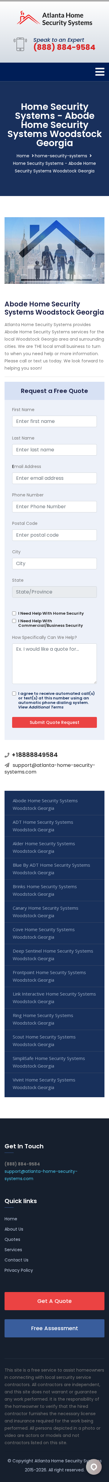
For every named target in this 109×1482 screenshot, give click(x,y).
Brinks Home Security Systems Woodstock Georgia (45, 890)
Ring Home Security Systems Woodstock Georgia (43, 1019)
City (16, 552)
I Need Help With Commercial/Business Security (50, 623)
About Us (14, 1229)
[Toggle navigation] (99, 72)
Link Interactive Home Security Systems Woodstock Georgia (54, 997)
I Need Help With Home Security (51, 613)
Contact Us (16, 1260)
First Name (23, 410)
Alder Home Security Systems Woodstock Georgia (44, 847)
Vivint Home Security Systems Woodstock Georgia (44, 1083)
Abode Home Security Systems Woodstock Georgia (45, 804)
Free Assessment (54, 1328)
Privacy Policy (19, 1270)
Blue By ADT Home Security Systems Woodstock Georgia (51, 868)
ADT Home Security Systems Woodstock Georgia (43, 826)
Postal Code (25, 523)
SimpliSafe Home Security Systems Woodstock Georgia (49, 1062)
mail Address (26, 466)
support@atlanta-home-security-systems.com (50, 768)
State (18, 580)
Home (23, 156)
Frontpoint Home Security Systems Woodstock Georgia (49, 976)
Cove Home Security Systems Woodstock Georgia (44, 933)
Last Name (23, 438)
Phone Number (28, 495)
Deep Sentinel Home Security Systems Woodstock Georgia (53, 954)
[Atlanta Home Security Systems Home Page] (54, 18)
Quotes (12, 1239)
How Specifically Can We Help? (44, 637)
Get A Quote (54, 1301)
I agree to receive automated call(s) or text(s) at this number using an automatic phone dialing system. (56, 700)
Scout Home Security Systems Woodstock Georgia (44, 1040)
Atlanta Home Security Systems (68, 1461)
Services (13, 1250)
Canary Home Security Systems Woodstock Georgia (45, 911)
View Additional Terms (41, 707)
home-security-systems (61, 156)
